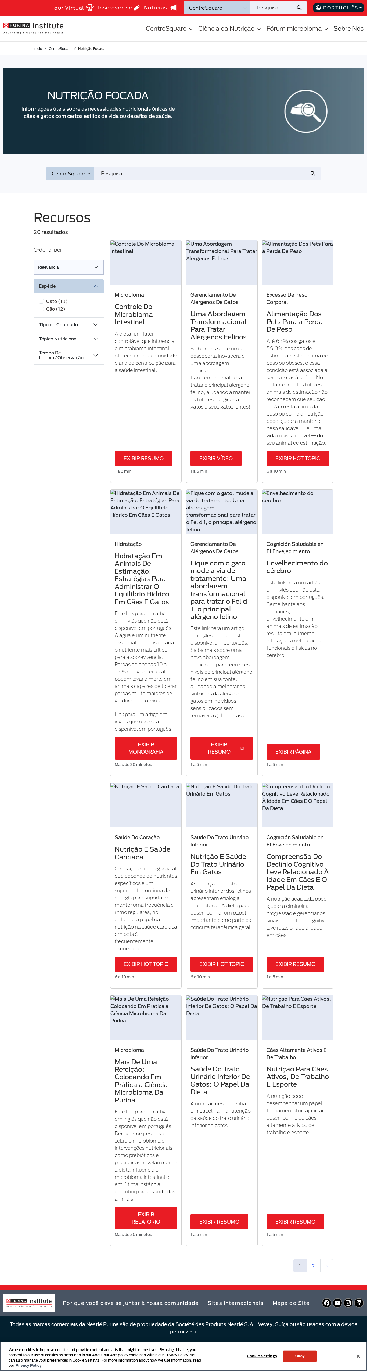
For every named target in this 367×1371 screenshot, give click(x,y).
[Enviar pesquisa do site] (301, 7)
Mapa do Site (291, 1303)
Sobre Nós (349, 28)
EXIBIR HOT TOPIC (297, 458)
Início (38, 48)
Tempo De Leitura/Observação (61, 355)
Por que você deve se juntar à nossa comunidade (131, 1303)
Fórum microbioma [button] (294, 28)
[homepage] (33, 28)
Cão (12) (55, 308)
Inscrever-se (115, 7)
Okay (300, 1356)
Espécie (47, 286)
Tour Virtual (67, 8)
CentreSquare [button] (166, 28)
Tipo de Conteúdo (58, 324)
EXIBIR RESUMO (144, 458)
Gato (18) (57, 301)
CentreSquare (60, 48)
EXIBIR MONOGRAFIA (145, 748)
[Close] (358, 1356)
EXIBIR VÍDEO (216, 458)
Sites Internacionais (236, 1303)
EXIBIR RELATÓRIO (146, 1218)
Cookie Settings (262, 1356)
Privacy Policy (29, 1365)
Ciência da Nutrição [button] (226, 28)
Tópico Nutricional (58, 338)
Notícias (155, 7)
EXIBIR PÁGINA (293, 752)
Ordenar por (48, 250)
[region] (183, 1356)
